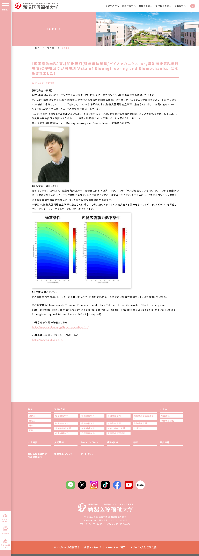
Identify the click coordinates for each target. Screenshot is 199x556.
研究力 (32, 425)
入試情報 (59, 442)
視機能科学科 (114, 423)
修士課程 (165, 415)
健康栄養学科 (88, 428)
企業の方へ (180, 6)
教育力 (32, 420)
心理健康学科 (88, 433)
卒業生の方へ (146, 6)
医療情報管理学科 (116, 433)
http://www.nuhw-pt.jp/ (48, 340)
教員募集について (63, 453)
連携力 (32, 415)
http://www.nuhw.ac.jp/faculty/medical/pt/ (60, 327)
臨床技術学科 (88, 423)
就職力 (32, 430)
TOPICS (50, 48)
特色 (30, 409)
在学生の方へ (129, 6)
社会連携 (164, 442)
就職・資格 (112, 442)
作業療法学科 (88, 415)
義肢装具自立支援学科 (144, 417)
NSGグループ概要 (116, 547)
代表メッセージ (92, 547)
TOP (37, 48)
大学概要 (32, 442)
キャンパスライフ (89, 442)
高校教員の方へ (163, 6)
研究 (135, 442)
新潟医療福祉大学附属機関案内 (37, 455)
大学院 (163, 409)
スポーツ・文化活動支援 (143, 547)
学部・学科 (59, 409)
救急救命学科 (140, 423)
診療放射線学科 (63, 428)
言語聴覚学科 (114, 415)
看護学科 (138, 428)
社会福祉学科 (62, 433)
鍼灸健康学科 (62, 423)
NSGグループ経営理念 (67, 547)
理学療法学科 (62, 415)
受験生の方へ (112, 6)
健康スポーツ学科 (116, 428)
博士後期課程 (167, 420)
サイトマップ (87, 453)
